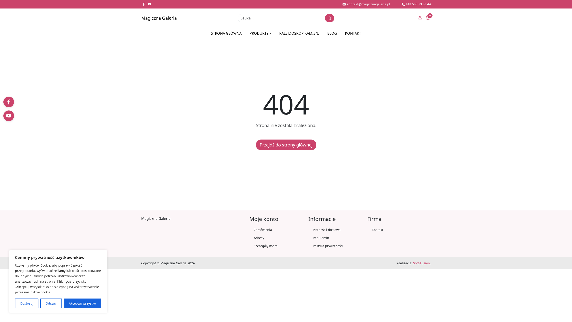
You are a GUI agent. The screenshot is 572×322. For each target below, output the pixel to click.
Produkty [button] (259, 33)
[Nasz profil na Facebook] (144, 4)
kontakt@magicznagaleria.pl (368, 4)
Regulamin (321, 238)
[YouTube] (8, 115)
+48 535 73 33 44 (418, 4)
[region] (58, 281)
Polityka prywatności (328, 246)
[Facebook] (8, 102)
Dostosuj (26, 303)
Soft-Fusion (421, 263)
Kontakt (353, 33)
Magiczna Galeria (159, 18)
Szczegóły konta (266, 246)
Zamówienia (263, 230)
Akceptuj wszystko (82, 303)
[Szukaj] (329, 18)
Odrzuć (51, 303)
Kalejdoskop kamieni (299, 33)
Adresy (259, 238)
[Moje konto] (420, 18)
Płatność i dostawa (327, 230)
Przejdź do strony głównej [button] (286, 145)
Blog (332, 33)
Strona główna (226, 33)
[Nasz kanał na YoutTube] (149, 4)
